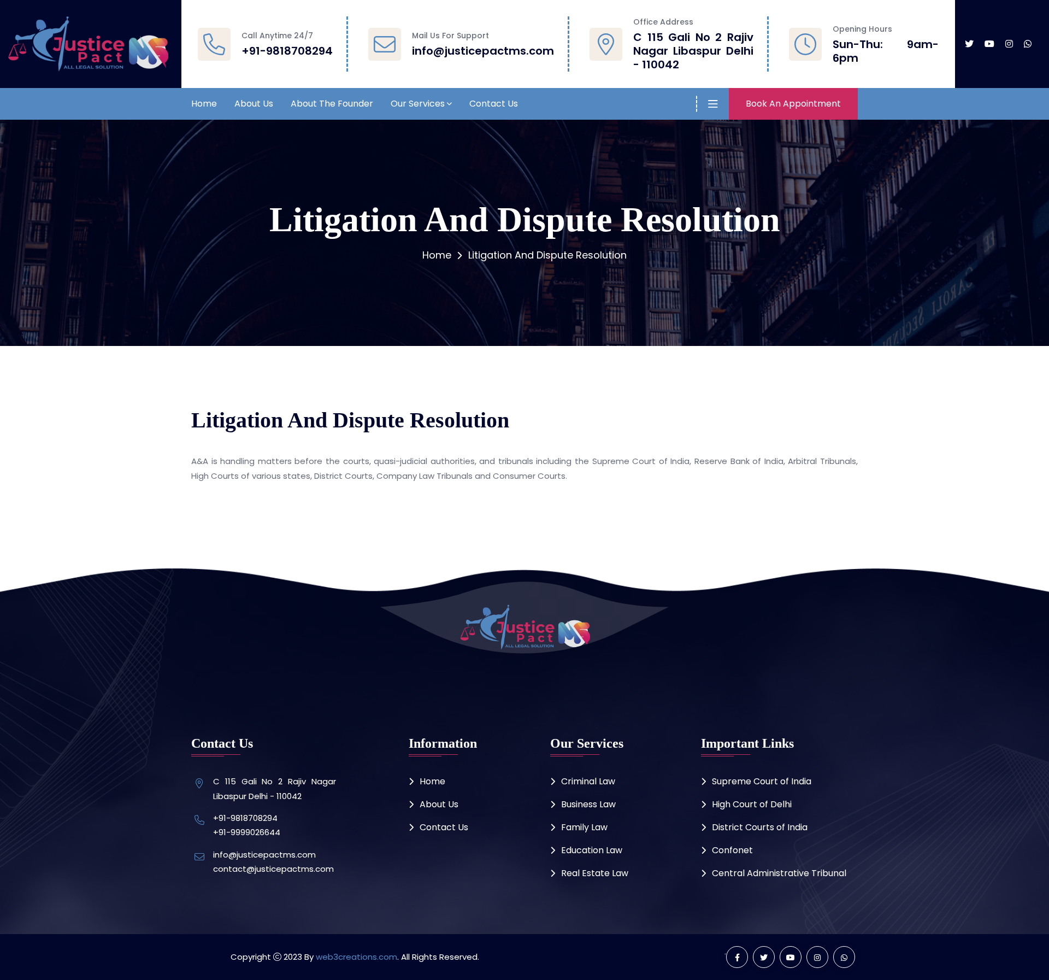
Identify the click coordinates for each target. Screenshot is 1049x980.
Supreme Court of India (761, 781)
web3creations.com (356, 957)
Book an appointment (793, 103)
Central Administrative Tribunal (779, 873)
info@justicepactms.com (483, 50)
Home (204, 103)
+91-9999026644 (246, 832)
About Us (253, 103)
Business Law (588, 804)
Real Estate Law (594, 873)
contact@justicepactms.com (273, 869)
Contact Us (493, 103)
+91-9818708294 (287, 50)
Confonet (732, 850)
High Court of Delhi (752, 804)
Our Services (418, 103)
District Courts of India (760, 827)
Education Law (591, 850)
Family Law (584, 827)
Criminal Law (588, 781)
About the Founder (332, 103)
